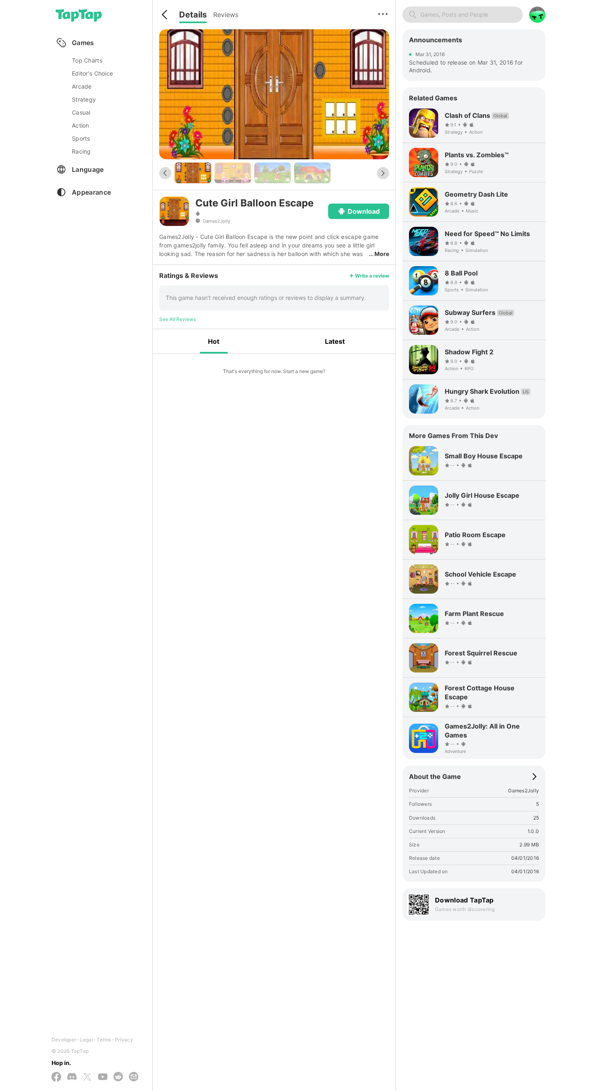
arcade (82, 86)
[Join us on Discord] (72, 1077)
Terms (104, 1040)
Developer (64, 1040)
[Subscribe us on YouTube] (103, 1077)
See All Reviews (177, 319)
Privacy (124, 1040)
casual (81, 112)
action (80, 125)
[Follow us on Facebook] (56, 1077)
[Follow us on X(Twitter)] (87, 1077)
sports (81, 138)
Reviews (225, 15)
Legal (86, 1040)
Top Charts (87, 60)
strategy (84, 99)
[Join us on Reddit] (118, 1077)
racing (81, 151)
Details (193, 15)
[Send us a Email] (133, 1077)
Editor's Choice (92, 73)
